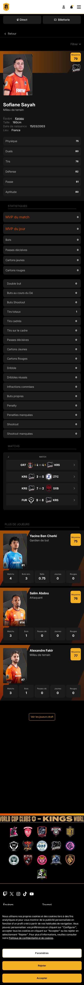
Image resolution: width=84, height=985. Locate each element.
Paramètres (42, 953)
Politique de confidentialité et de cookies (31, 938)
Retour (11, 33)
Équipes (8, 904)
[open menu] (79, 7)
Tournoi (47, 904)
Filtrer (74, 44)
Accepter (42, 978)
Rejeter (42, 965)
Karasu (19, 118)
